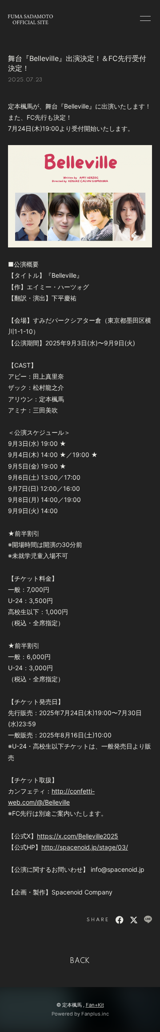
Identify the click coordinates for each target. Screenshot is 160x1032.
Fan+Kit (95, 1005)
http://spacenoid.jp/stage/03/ (84, 847)
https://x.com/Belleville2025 (77, 836)
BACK (80, 961)
